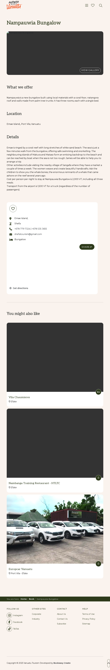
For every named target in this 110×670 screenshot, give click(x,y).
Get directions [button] (20, 288)
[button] (55, 53)
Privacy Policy (88, 619)
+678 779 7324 (22, 229)
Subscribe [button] (61, 624)
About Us (61, 614)
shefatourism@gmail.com (28, 234)
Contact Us (62, 619)
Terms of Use (88, 614)
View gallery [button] (90, 70)
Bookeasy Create (62, 663)
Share (85, 247)
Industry (36, 619)
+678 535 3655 (39, 229)
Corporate (36, 614)
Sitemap (86, 624)
